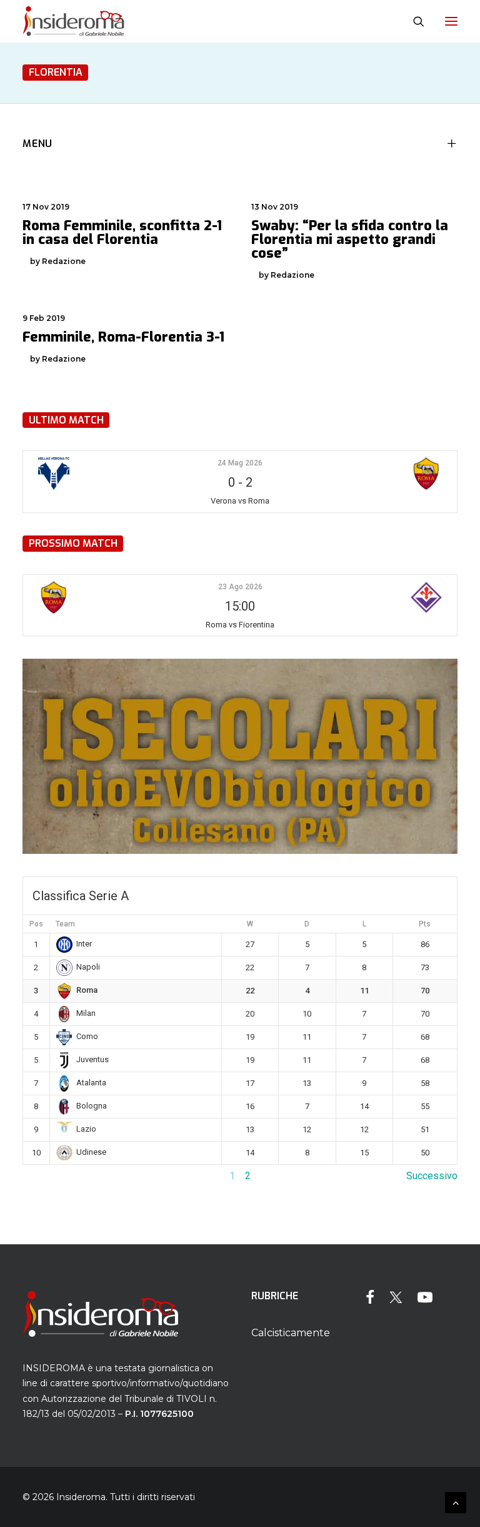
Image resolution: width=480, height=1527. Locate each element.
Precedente (48, 1176)
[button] (451, 21)
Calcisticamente (290, 1333)
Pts (425, 924)
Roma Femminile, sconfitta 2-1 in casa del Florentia (122, 232)
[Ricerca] (413, 21)
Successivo (432, 1176)
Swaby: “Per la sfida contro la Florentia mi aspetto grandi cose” (349, 239)
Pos (36, 924)
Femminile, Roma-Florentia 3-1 (123, 337)
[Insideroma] (73, 21)
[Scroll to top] (455, 1502)
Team (65, 924)
